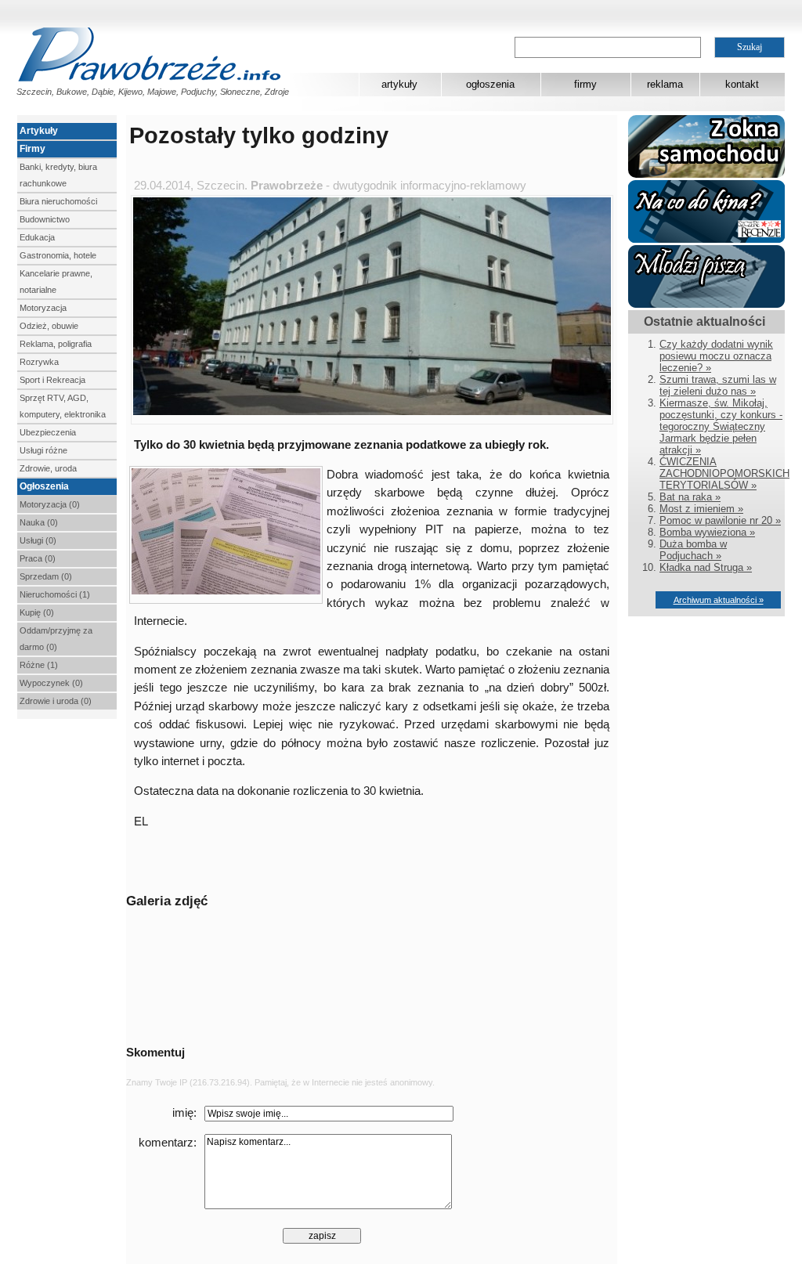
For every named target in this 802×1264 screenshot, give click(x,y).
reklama (665, 84)
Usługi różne (43, 450)
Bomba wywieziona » (707, 532)
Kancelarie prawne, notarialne (56, 281)
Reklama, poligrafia (56, 344)
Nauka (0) (39, 522)
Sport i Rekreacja (52, 380)
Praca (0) (38, 558)
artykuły (399, 84)
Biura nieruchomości (58, 201)
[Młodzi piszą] (706, 304)
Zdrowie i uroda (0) (56, 701)
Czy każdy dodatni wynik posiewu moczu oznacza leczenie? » (716, 356)
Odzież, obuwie (49, 325)
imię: (184, 1113)
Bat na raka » (690, 497)
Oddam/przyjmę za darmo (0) (56, 639)
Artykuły (39, 130)
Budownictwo (45, 219)
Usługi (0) (38, 540)
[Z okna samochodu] (706, 174)
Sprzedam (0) (46, 576)
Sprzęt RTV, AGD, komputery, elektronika (63, 406)
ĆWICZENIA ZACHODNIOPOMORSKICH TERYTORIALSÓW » (724, 473)
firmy (585, 84)
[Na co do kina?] (706, 239)
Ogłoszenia (44, 486)
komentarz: (168, 1142)
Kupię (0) (37, 612)
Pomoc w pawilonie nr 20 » (720, 520)
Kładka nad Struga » (705, 567)
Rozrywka (39, 362)
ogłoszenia (490, 84)
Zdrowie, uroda (48, 468)
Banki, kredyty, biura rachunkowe (58, 175)
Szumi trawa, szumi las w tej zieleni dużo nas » (717, 385)
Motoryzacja (43, 307)
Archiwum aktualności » (719, 600)
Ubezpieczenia (48, 432)
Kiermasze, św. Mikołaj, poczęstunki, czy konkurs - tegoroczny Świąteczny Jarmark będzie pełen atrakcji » (720, 426)
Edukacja (37, 237)
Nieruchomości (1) (55, 594)
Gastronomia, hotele (58, 255)
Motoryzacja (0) (50, 504)
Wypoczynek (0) (51, 683)
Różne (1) (39, 665)
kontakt (742, 84)
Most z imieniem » (701, 509)
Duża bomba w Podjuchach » (693, 550)
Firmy (32, 148)
